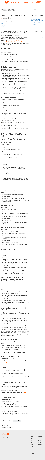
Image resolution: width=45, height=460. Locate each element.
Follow (10, 18)
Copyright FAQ (34, 28)
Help (32, 455)
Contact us (33, 35)
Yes (15, 420)
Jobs (32, 440)
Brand (32, 444)
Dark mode (33, 24)
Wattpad (40, 436)
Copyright (33, 453)
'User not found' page (36, 22)
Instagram (40, 444)
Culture (32, 438)
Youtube (40, 442)
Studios (32, 446)
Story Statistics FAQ (35, 26)
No (19, 420)
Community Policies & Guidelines (9, 10)
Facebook (40, 440)
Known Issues (34, 33)
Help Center (3, 9)
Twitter (39, 438)
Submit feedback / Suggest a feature (37, 38)
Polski (2, 26)
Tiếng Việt (3, 25)
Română (3, 28)
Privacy (32, 448)
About (32, 436)
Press (32, 442)
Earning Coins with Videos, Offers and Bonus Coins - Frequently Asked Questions (37, 19)
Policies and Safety (12, 9)
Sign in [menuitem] (38, 2)
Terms (32, 450)
